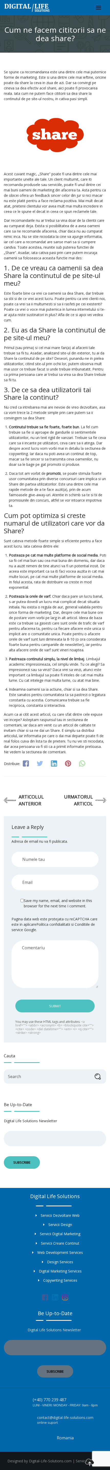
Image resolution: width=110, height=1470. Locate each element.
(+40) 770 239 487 (49, 1400)
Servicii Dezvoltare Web (60, 1215)
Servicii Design (60, 1224)
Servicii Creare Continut (60, 1243)
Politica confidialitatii (53, 924)
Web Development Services (60, 1252)
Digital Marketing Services (60, 1271)
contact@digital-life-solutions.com (65, 1417)
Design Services (60, 1261)
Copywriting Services (60, 1280)
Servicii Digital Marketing (60, 1233)
